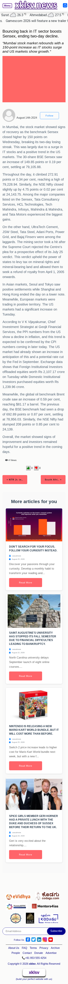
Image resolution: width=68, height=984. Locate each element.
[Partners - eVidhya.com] (19, 895)
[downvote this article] (36, 468)
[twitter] (33, 939)
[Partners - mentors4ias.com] (46, 905)
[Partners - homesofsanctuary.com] (31, 918)
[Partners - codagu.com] (48, 895)
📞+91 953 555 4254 (34, 958)
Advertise (51, 953)
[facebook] (28, 939)
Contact (27, 953)
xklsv (34, 972)
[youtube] (50, 939)
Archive (55, 948)
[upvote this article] (28, 468)
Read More (25, 582)
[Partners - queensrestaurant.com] (16, 918)
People (16, 953)
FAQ (24, 948)
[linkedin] (39, 939)
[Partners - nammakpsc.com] (17, 905)
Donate (38, 953)
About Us (13, 948)
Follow (49, 115)
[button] (6, 8)
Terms (33, 948)
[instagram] (45, 939)
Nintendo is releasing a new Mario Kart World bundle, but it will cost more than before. (34, 730)
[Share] (65, 5)
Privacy (43, 948)
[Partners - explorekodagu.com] (48, 918)
